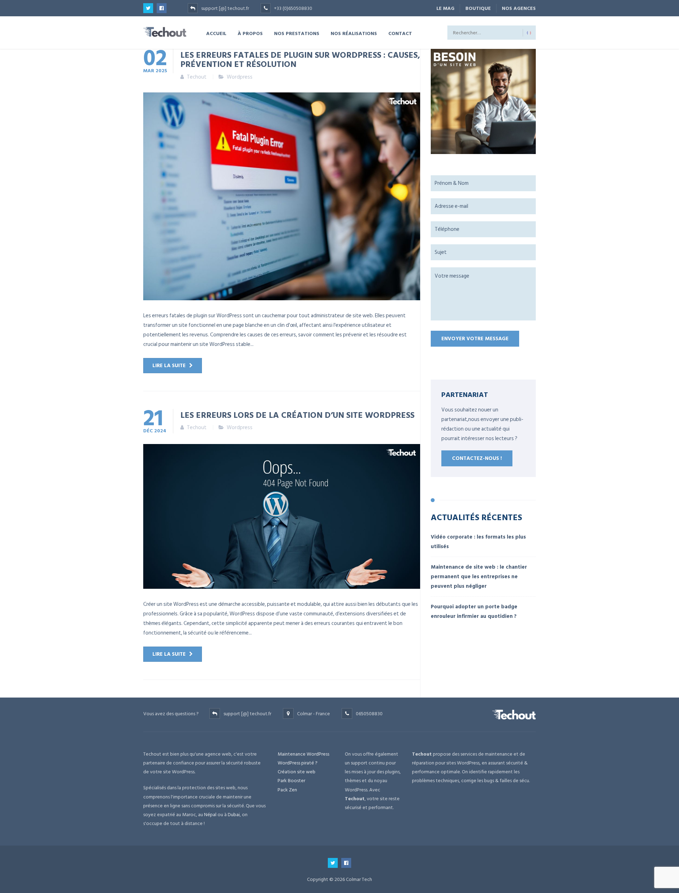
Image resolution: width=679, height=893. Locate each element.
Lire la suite (169, 365)
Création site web (296, 772)
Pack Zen (287, 790)
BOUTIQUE (478, 8)
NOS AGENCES (519, 8)
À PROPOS (250, 33)
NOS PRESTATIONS (296, 33)
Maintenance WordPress (303, 754)
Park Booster (291, 781)
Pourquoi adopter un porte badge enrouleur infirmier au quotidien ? (474, 611)
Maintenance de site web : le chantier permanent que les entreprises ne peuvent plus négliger (479, 577)
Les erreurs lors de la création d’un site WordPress (297, 414)
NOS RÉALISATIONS (354, 33)
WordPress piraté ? (298, 763)
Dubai (234, 814)
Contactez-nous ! (477, 458)
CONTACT (400, 33)
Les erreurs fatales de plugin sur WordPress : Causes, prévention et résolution (300, 59)
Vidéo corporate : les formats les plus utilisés (478, 542)
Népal (210, 814)
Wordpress (240, 77)
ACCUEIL (216, 33)
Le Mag (445, 8)
